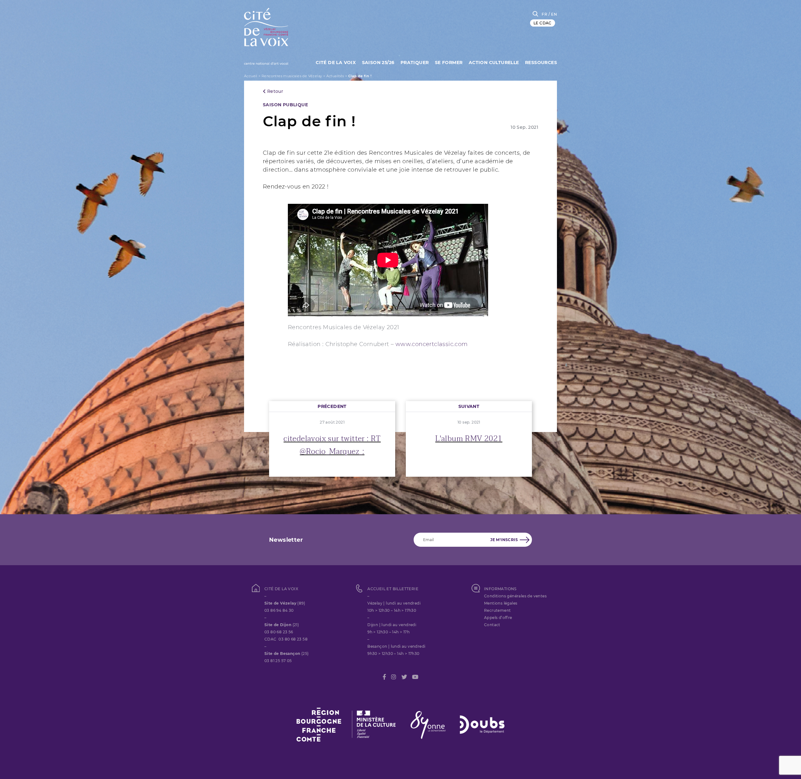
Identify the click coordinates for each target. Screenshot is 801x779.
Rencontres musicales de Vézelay (292, 76)
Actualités (335, 76)
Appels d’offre (498, 617)
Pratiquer (414, 62)
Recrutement (497, 610)
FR (544, 14)
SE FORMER (449, 62)
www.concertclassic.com (431, 344)
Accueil (251, 76)
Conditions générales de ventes (515, 596)
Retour (274, 91)
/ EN (552, 14)
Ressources (541, 62)
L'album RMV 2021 (468, 438)
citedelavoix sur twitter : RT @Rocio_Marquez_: (332, 445)
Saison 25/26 (378, 62)
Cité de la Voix (336, 62)
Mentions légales (500, 603)
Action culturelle (494, 62)
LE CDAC (542, 23)
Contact (492, 624)
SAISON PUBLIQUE (285, 105)
